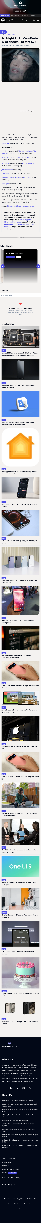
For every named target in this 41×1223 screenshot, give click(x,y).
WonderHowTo (5, 15)
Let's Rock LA (20, 11)
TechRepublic (31, 1199)
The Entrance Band (25, 151)
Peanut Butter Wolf (29, 163)
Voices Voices (14, 153)
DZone (20, 1209)
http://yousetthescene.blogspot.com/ (20, 206)
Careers (9, 1173)
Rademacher (6, 173)
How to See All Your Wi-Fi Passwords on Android (17, 1100)
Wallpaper (5, 184)
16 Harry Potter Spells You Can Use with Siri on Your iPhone (18, 1116)
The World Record (16, 157)
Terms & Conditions (8, 1159)
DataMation (17, 1204)
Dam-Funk (5, 163)
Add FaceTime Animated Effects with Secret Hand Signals (18, 1125)
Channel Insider (29, 1204)
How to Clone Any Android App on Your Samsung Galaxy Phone (20, 1110)
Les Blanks (28, 157)
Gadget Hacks (15, 15)
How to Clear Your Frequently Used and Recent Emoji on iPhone (20, 1135)
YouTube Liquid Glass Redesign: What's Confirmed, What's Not (16, 656)
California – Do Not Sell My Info (12, 1169)
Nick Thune (27, 177)
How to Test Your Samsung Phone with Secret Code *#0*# (18, 1130)
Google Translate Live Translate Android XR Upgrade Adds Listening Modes (18, 423)
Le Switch (5, 157)
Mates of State (7, 177)
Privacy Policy (6, 1162)
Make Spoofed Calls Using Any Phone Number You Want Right (20, 1141)
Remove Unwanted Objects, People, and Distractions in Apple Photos (19, 1105)
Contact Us (5, 1166)
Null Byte (32, 15)
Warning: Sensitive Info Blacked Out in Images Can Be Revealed (19, 1146)
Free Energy (17, 177)
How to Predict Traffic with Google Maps (15, 1120)
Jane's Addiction (7, 170)
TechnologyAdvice (18, 1199)
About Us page (29, 1081)
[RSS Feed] (29, 1088)
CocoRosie (5, 143)
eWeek (8, 1204)
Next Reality (24, 15)
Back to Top (7, 1184)
